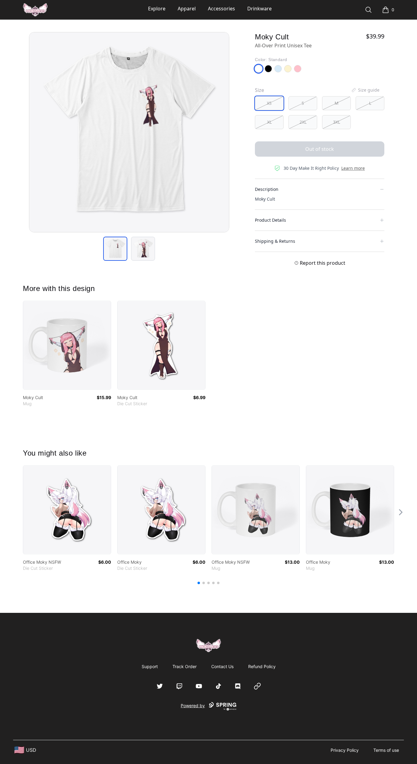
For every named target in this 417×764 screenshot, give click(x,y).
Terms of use (386, 750)
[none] (365, 90)
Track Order (184, 666)
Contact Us (222, 666)
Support (150, 666)
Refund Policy (262, 666)
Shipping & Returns (275, 241)
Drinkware (259, 8)
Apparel (187, 8)
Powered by (193, 705)
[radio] (269, 103)
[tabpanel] (129, 132)
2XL (302, 122)
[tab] (115, 248)
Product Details (270, 220)
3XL (336, 122)
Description (266, 189)
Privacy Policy (345, 750)
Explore (156, 8)
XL (269, 122)
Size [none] (259, 90)
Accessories (221, 8)
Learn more (353, 168)
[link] (67, 345)
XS (269, 103)
